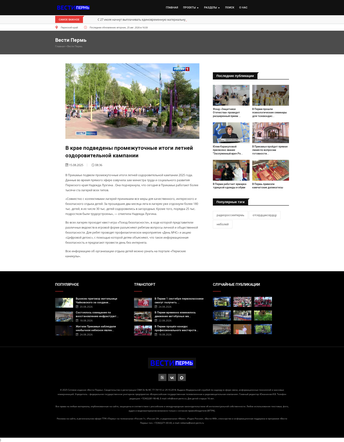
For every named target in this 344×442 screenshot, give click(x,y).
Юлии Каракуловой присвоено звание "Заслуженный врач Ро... (228, 150)
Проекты (191, 7)
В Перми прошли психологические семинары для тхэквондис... (269, 112)
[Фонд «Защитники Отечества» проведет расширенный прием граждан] (231, 95)
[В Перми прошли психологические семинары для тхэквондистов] (270, 95)
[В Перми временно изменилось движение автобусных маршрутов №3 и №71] (143, 316)
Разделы (212, 7)
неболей (223, 224)
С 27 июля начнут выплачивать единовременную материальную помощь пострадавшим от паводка (168, 20)
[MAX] (182, 377)
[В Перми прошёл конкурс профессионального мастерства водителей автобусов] (143, 330)
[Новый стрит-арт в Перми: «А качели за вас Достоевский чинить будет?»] (222, 316)
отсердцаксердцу (265, 215)
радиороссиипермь (230, 215)
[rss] (162, 377)
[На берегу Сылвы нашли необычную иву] (263, 329)
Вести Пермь (74, 46)
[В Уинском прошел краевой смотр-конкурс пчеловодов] (242, 302)
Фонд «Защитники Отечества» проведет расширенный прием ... (227, 112)
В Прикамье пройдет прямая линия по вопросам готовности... (270, 150)
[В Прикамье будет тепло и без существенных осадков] (263, 316)
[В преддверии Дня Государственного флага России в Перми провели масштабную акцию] (242, 316)
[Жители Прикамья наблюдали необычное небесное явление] (64, 330)
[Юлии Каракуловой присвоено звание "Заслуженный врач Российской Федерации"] (231, 132)
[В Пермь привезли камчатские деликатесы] (270, 170)
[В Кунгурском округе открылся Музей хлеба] (222, 302)
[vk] (172, 377)
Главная (172, 7)
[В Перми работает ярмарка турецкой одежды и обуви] (231, 170)
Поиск (229, 7)
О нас (243, 7)
